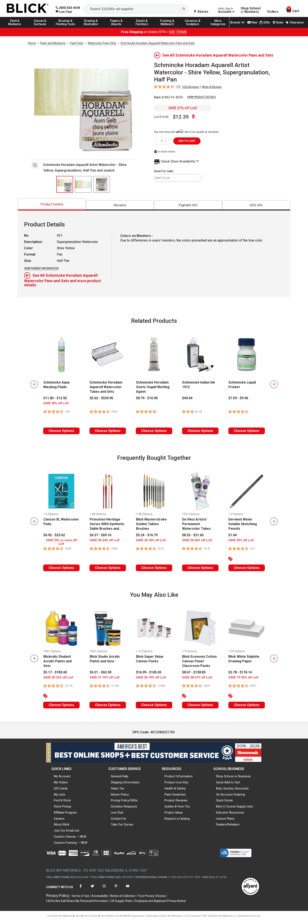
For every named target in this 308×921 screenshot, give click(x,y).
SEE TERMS (178, 32)
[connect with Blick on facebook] (80, 889)
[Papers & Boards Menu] (116, 28)
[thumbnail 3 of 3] (101, 184)
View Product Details (201, 97)
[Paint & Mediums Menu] (14, 28)
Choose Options (61, 431)
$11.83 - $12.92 (55, 398)
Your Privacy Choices (152, 896)
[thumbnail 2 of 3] (83, 184)
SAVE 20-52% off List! (58, 677)
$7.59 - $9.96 (238, 398)
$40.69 (187, 398)
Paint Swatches (175, 794)
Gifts (266, 22)
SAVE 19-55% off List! (243, 677)
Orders (272, 11)
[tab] (52, 204)
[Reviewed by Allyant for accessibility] (250, 886)
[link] (64, 11)
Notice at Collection (123, 896)
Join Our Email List (66, 830)
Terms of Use (80, 896)
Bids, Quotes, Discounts (232, 788)
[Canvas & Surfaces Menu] (40, 28)
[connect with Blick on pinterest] (116, 889)
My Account (62, 776)
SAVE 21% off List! (182, 108)
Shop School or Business (233, 776)
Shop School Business (250, 10)
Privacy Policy (57, 895)
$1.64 (232, 535)
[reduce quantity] (157, 140)
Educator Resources (230, 812)
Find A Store (62, 800)
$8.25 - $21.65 (193, 535)
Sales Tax (117, 788)
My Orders (61, 782)
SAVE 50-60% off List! (197, 540)
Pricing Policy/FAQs (124, 800)
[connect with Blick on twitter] (92, 889)
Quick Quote (224, 800)
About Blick (61, 824)
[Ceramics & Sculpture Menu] (192, 28)
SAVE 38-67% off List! (197, 677)
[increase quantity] (166, 140)
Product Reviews (176, 800)
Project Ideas (173, 812)
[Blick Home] (28, 8)
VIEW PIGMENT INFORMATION (41, 268)
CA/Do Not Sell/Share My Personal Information (77, 901)
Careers (59, 818)
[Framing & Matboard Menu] (167, 28)
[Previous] (34, 384)
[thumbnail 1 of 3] (64, 184)
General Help (119, 776)
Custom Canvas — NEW (70, 836)
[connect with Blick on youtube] (127, 889)
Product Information (178, 776)
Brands (235, 22)
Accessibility (100, 896)
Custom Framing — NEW (70, 843)
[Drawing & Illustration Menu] (91, 28)
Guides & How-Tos (177, 806)
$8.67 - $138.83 (194, 672)
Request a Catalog (177, 818)
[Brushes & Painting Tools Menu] (65, 28)
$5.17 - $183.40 (55, 672)
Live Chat (117, 812)
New (254, 22)
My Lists (59, 794)
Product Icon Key (176, 782)
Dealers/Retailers (227, 824)
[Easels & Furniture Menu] (142, 28)
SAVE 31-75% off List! (105, 677)
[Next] (274, 384)
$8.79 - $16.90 (147, 398)
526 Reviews (190, 87)
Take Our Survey (122, 824)
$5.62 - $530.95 (101, 398)
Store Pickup (62, 806)
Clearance (297, 22)
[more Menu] (218, 28)
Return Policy (120, 794)
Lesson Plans (225, 818)
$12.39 (181, 117)
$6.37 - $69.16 (100, 535)
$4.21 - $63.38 (100, 672)
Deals (279, 22)
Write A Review (212, 87)
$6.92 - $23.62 (54, 535)
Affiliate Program (65, 812)
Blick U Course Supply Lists (234, 806)
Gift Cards (61, 788)
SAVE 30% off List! (56, 403)
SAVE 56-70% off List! (151, 677)
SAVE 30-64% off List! (105, 540)
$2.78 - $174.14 (240, 672)
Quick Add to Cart (228, 782)
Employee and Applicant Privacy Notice (160, 901)
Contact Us (118, 818)
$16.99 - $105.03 (148, 672)
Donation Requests (124, 806)
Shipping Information (125, 782)
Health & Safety (175, 788)
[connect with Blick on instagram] (104, 889)
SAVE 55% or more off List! (61, 542)
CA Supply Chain (121, 901)
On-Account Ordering (230, 794)
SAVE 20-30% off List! (151, 540)
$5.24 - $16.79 (147, 535)
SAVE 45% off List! (241, 540)
